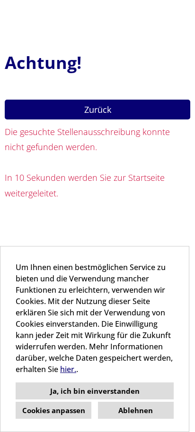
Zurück (97, 109)
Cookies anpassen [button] (53, 410)
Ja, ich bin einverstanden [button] (95, 391)
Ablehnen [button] (135, 410)
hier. (68, 369)
